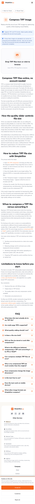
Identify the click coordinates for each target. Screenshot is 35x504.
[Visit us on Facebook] (23, 413)
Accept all (17, 487)
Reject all (17, 500)
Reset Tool (20, 11)
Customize (17, 493)
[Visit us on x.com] (11, 413)
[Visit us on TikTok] (19, 413)
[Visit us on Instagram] (15, 413)
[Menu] (32, 2)
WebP (4, 231)
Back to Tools (8, 11)
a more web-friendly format (8, 278)
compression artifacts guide (8, 303)
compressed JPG (28, 229)
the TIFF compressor (13, 162)
